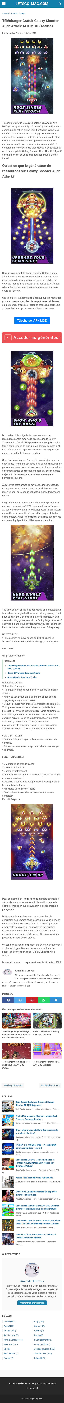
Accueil (11, 1383)
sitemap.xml (32, 1388)
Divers (38, 1335)
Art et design (11, 1335)
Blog (39, 1321)
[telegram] (56, 1000)
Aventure (11, 1344)
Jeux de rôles (43, 1353)
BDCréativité (11, 1353)
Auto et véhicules (13, 1340)
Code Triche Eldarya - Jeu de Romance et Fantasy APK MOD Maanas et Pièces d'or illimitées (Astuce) (35, 1163)
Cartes (39, 1326)
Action (9, 1321)
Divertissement (43, 1340)
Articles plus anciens (50, 1085)
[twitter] (20, 1000)
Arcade (10, 1330)
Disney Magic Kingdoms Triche (22, 677)
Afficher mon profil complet (32, 1303)
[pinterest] (32, 1000)
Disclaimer (22, 1383)
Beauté (9, 1358)
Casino (39, 1330)
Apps (9, 1326)
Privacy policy (35, 1383)
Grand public (42, 1344)
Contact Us (49, 1383)
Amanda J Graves (32, 1281)
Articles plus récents (13, 1085)
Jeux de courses (44, 1349)
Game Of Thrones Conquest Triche (23, 673)
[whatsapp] (44, 1000)
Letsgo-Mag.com (32, 4)
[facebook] (8, 1000)
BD (7, 1349)
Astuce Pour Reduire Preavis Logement (34, 1178)
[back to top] (58, 1396)
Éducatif (40, 1358)
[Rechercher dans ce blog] (60, 4)
